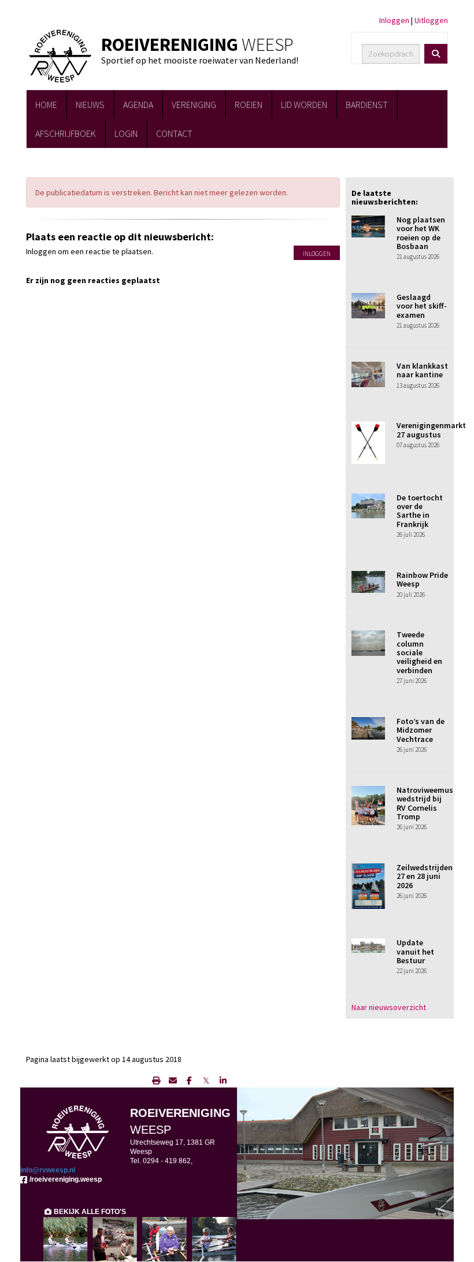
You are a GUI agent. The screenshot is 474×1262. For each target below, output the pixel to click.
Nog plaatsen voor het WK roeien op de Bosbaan (421, 232)
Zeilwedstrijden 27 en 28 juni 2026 (425, 876)
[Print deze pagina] (155, 1080)
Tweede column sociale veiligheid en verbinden (419, 652)
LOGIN (126, 133)
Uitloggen (431, 20)
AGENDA (138, 104)
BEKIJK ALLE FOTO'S (89, 1212)
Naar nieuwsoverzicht (388, 1007)
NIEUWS (90, 104)
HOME (46, 104)
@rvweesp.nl (47, 1170)
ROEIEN (248, 104)
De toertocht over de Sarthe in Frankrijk (420, 510)
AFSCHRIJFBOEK (65, 133)
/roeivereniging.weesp (65, 1179)
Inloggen (394, 20)
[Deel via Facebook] (189, 1080)
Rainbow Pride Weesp (422, 579)
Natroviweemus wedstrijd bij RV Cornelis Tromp (425, 803)
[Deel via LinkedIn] (222, 1080)
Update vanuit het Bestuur (415, 951)
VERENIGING (194, 104)
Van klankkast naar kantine (422, 370)
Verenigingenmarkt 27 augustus (431, 429)
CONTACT (174, 133)
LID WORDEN (304, 104)
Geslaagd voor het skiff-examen (422, 306)
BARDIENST (367, 104)
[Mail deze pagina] (172, 1080)
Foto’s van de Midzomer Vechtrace (421, 730)
